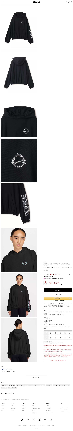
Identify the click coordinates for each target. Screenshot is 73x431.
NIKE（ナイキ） (5, 399)
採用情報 (53, 425)
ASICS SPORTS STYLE (36, 408)
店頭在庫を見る (58, 294)
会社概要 (48, 425)
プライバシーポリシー (32, 425)
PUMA (33, 410)
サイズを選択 (58, 290)
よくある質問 (48, 408)
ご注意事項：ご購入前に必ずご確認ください (57, 360)
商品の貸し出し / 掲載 (49, 412)
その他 (2, 410)
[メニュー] (2, 2)
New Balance (34, 412)
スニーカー (3, 405)
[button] (58, 299)
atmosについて (48, 413)
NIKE (33, 405)
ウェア (10, 399)
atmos (23, 405)
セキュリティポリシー (41, 425)
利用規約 (20, 425)
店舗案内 (47, 405)
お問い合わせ (48, 410)
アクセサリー (13, 408)
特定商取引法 (25, 425)
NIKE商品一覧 (36, 377)
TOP (1, 399)
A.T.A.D (23, 410)
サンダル (2, 408)
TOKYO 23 (23, 408)
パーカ (13, 399)
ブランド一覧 (34, 413)
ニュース (61, 403)
